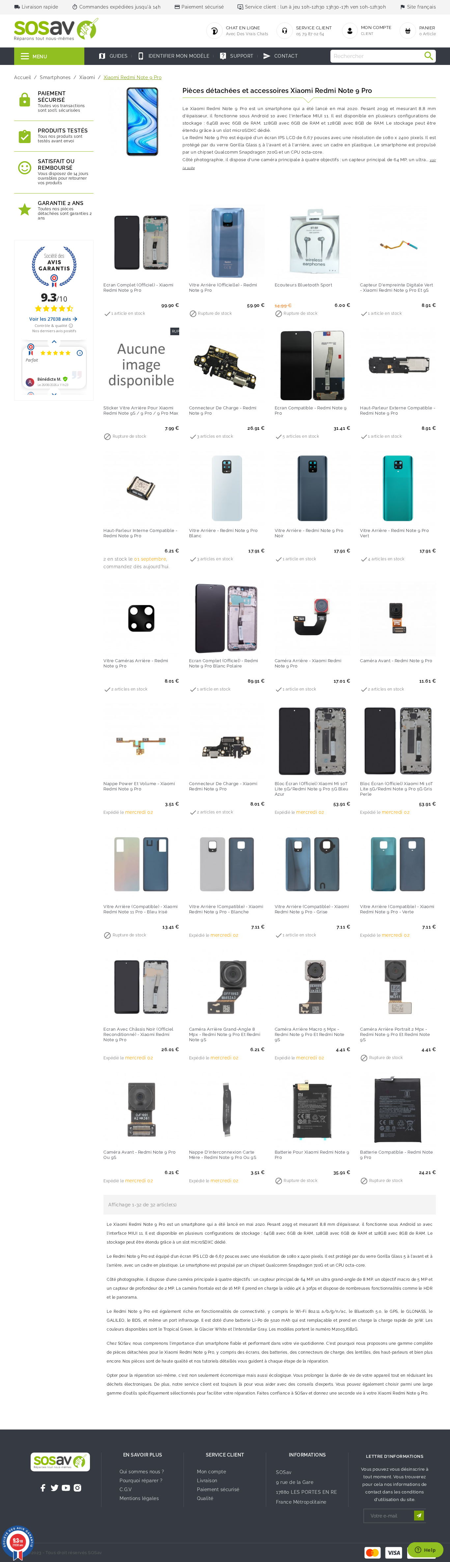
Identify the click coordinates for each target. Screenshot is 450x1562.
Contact (280, 56)
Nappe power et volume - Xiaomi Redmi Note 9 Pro (139, 786)
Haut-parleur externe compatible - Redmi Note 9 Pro (398, 410)
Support (236, 56)
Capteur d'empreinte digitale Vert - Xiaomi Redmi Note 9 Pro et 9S (396, 287)
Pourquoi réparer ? (141, 1480)
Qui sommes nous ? (142, 1471)
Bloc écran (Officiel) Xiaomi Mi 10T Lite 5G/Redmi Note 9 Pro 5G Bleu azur (312, 789)
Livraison (207, 1480)
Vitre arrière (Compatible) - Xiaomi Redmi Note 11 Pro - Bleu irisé (140, 909)
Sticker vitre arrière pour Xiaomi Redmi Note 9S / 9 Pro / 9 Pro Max (141, 410)
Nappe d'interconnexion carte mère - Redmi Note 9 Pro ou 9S (223, 1155)
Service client (225, 1455)
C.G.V (126, 1489)
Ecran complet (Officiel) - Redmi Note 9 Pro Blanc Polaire (223, 663)
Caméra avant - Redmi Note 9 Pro (396, 660)
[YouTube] (66, 1488)
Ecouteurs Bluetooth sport (303, 284)
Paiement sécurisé (218, 1489)
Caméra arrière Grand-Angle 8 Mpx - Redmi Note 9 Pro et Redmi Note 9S (225, 1034)
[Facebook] (43, 1488)
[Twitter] (55, 1488)
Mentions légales (139, 1498)
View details (128, 271)
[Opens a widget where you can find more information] (425, 1550)
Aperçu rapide (155, 271)
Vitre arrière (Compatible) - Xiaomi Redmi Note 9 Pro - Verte (397, 909)
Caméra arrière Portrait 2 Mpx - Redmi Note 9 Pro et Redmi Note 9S (395, 1034)
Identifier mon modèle (173, 56)
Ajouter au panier (299, 271)
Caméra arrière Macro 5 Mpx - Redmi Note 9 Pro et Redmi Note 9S (310, 1034)
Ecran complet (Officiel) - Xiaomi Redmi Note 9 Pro (138, 287)
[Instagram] (77, 1488)
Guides (113, 56)
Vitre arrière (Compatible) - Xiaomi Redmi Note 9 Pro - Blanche (226, 909)
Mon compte (211, 1471)
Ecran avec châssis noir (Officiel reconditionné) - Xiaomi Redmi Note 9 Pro (138, 1034)
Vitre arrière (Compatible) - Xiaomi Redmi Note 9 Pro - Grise (312, 909)
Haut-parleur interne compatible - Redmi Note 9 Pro (140, 533)
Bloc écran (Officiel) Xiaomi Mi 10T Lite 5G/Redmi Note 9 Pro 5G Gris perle (396, 789)
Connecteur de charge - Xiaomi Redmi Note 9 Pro (223, 786)
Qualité (205, 1498)
